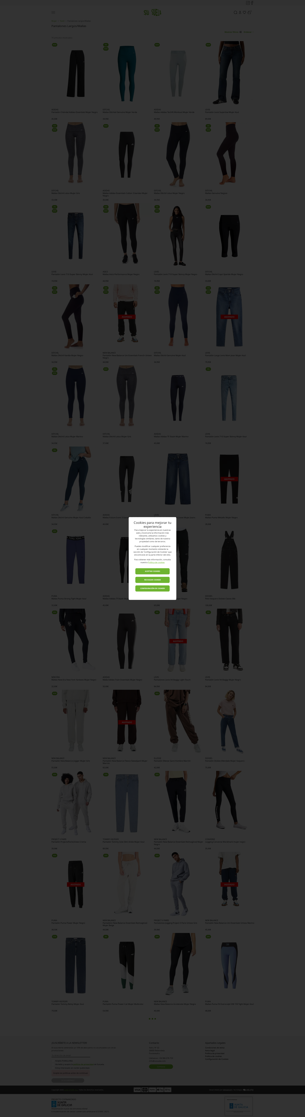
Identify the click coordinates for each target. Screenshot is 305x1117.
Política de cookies (156, 562)
